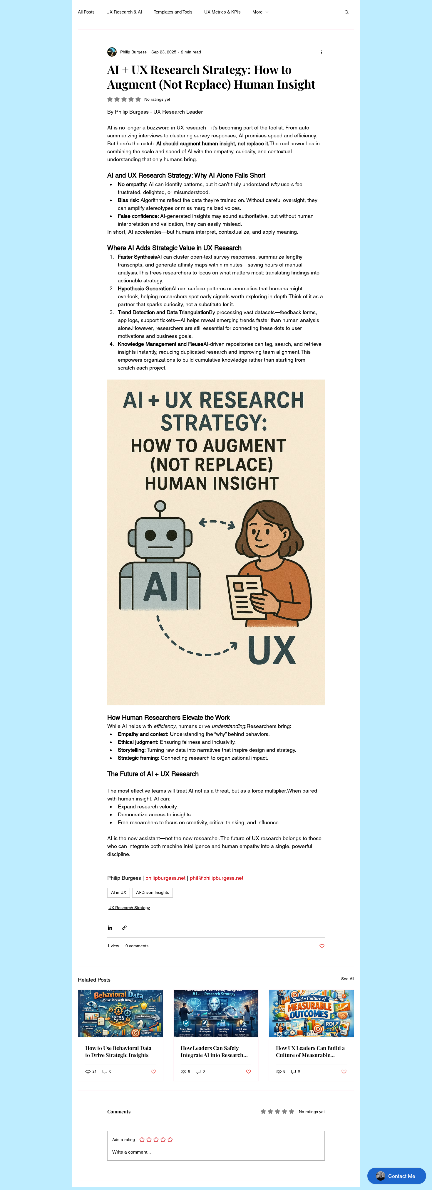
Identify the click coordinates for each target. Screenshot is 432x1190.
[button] (346, 11)
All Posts (86, 11)
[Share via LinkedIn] (110, 928)
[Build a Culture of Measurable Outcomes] (311, 1013)
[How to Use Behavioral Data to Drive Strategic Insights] (120, 1013)
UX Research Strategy (129, 907)
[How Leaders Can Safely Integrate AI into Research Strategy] (216, 1013)
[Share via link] (124, 928)
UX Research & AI (124, 11)
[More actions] (321, 51)
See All (347, 978)
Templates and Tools (173, 11)
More (257, 11)
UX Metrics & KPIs (222, 11)
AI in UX (118, 892)
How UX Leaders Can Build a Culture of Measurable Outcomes (310, 1051)
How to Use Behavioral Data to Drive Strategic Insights (118, 1051)
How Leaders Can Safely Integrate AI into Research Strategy (212, 1051)
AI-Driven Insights (152, 892)
